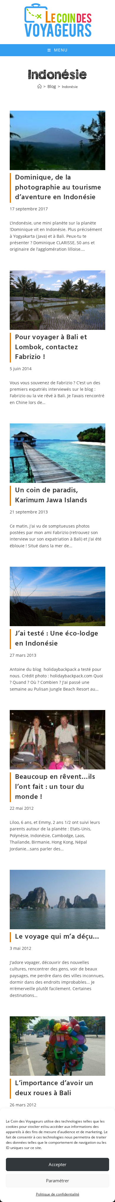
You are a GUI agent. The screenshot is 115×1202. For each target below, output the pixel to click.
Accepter (57, 1164)
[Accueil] (39, 86)
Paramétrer (57, 1180)
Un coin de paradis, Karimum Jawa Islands (51, 495)
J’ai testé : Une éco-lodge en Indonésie (56, 638)
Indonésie (70, 86)
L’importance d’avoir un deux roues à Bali (54, 1088)
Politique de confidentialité (57, 1194)
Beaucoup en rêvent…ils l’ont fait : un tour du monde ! (55, 787)
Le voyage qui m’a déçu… (57, 936)
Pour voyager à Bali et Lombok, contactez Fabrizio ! (51, 347)
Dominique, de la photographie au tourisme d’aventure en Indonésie (58, 187)
